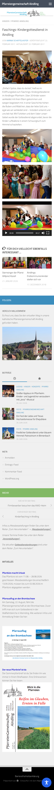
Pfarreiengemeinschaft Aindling (20, 4)
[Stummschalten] (43, 232)
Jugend (19, 386)
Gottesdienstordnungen (26, 544)
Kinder (5, 21)
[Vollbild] (47, 232)
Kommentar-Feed (13, 471)
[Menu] (50, 4)
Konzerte (36, 386)
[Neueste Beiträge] (14, 378)
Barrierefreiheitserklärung (27, 776)
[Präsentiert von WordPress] (17, 781)
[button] (27, 219)
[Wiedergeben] (6, 232)
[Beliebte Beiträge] (39, 378)
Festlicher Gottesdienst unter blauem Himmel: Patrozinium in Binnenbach (33, 434)
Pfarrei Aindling (20, 21)
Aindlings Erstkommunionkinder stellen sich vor (37, 276)
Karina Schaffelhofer (17, 40)
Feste (18, 409)
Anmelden (10, 457)
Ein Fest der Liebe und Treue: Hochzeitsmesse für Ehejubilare (31, 417)
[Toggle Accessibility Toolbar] (46, 782)
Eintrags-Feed (11, 464)
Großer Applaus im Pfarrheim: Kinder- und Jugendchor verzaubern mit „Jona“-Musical (33, 396)
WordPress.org (12, 478)
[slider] (24, 233)
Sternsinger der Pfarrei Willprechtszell (13, 274)
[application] (27, 218)
